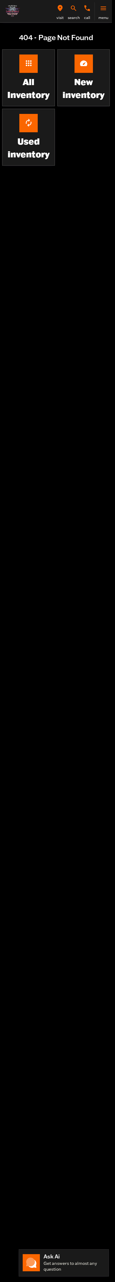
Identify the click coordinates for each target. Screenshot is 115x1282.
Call (87, 17)
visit (60, 17)
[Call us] (87, 8)
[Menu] (103, 8)
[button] (60, 11)
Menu (103, 17)
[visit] (60, 8)
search (74, 17)
